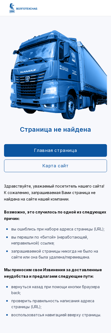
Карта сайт (55, 165)
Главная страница (55, 150)
